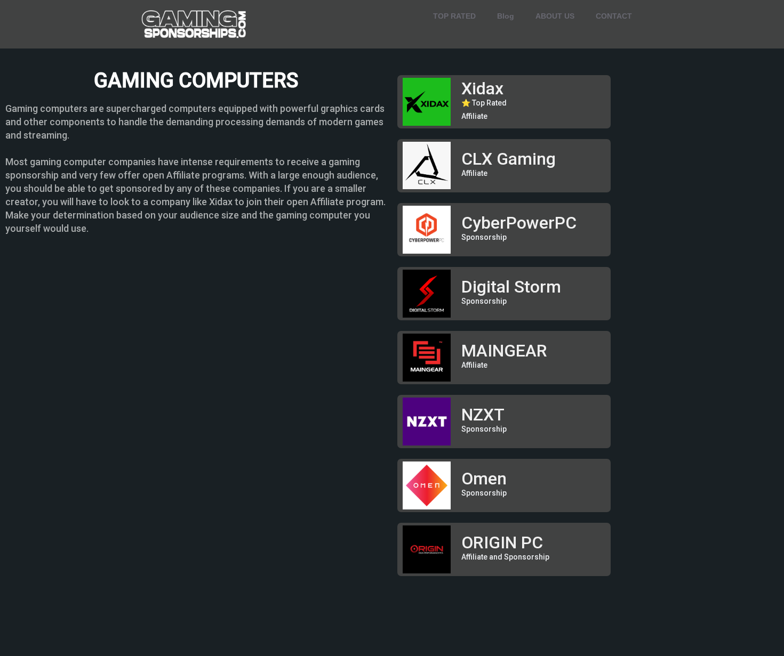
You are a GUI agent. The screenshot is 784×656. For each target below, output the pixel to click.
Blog (505, 16)
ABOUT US (554, 16)
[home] (194, 24)
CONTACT (614, 16)
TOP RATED (454, 16)
